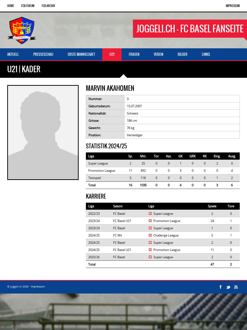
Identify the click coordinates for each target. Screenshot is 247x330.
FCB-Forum (27, 6)
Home (10, 6)
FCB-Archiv (48, 6)
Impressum (233, 6)
